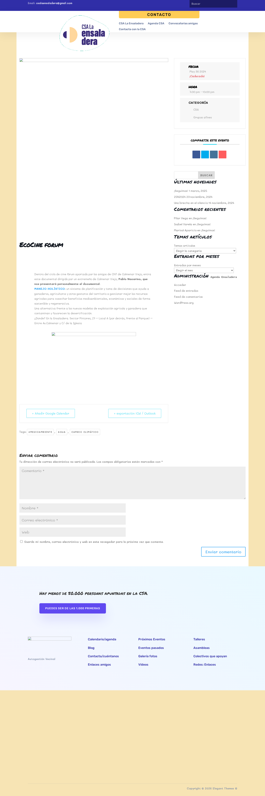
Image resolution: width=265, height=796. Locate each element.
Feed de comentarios (188, 296)
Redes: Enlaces (204, 664)
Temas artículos (184, 245)
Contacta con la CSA (132, 29)
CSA (196, 109)
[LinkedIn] (214, 154)
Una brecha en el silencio (191, 203)
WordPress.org (184, 303)
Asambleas (201, 648)
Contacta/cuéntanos (103, 656)
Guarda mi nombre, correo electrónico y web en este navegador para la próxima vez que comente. (94, 542)
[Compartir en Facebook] (196, 154)
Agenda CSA (156, 23)
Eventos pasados (151, 648)
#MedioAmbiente (40, 431)
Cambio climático (85, 431)
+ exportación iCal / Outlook (135, 413)
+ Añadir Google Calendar (50, 413)
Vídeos (143, 664)
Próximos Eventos (151, 639)
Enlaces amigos (99, 664)
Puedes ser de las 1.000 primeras (72, 608)
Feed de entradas (186, 290)
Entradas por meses (187, 265)
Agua (62, 431)
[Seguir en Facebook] (166, 4)
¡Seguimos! (181, 191)
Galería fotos (147, 656)
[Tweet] (205, 154)
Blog (91, 648)
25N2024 (180, 197)
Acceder (180, 285)
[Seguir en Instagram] (180, 4)
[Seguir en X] (173, 4)
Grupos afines (202, 117)
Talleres (199, 639)
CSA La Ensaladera (131, 23)
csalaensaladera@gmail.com (54, 3)
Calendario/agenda (102, 639)
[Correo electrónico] (222, 154)
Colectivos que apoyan (210, 656)
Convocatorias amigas (183, 23)
